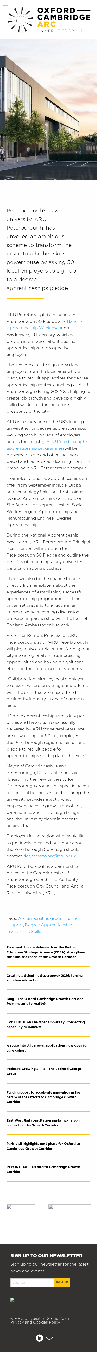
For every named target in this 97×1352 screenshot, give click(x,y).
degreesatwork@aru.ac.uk (49, 856)
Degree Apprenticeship (48, 925)
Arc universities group (40, 918)
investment (18, 932)
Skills (36, 932)
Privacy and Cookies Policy (35, 1322)
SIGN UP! (62, 1282)
